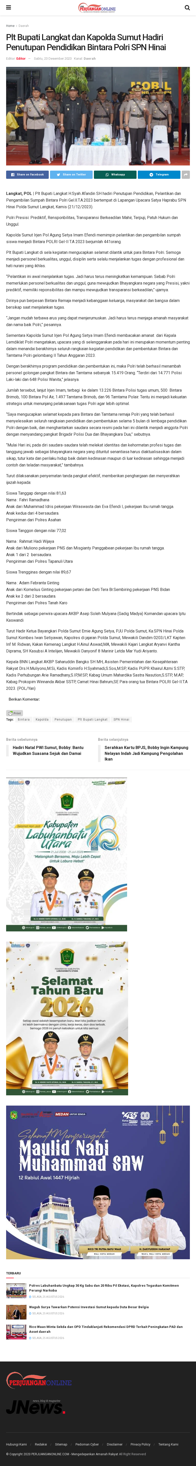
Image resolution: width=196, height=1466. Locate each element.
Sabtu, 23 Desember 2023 (53, 58)
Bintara (24, 719)
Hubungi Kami (16, 1444)
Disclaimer (114, 1444)
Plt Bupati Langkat (93, 719)
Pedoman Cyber (87, 1444)
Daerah (24, 26)
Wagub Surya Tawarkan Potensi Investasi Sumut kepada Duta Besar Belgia (89, 1307)
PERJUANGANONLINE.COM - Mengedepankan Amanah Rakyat (74, 1454)
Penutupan (63, 719)
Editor (21, 58)
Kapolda (42, 719)
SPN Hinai (121, 719)
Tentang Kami (168, 1444)
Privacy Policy (140, 1444)
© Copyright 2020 (18, 1454)
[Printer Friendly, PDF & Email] (14, 713)
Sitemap (61, 1444)
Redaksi (41, 1444)
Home (10, 26)
